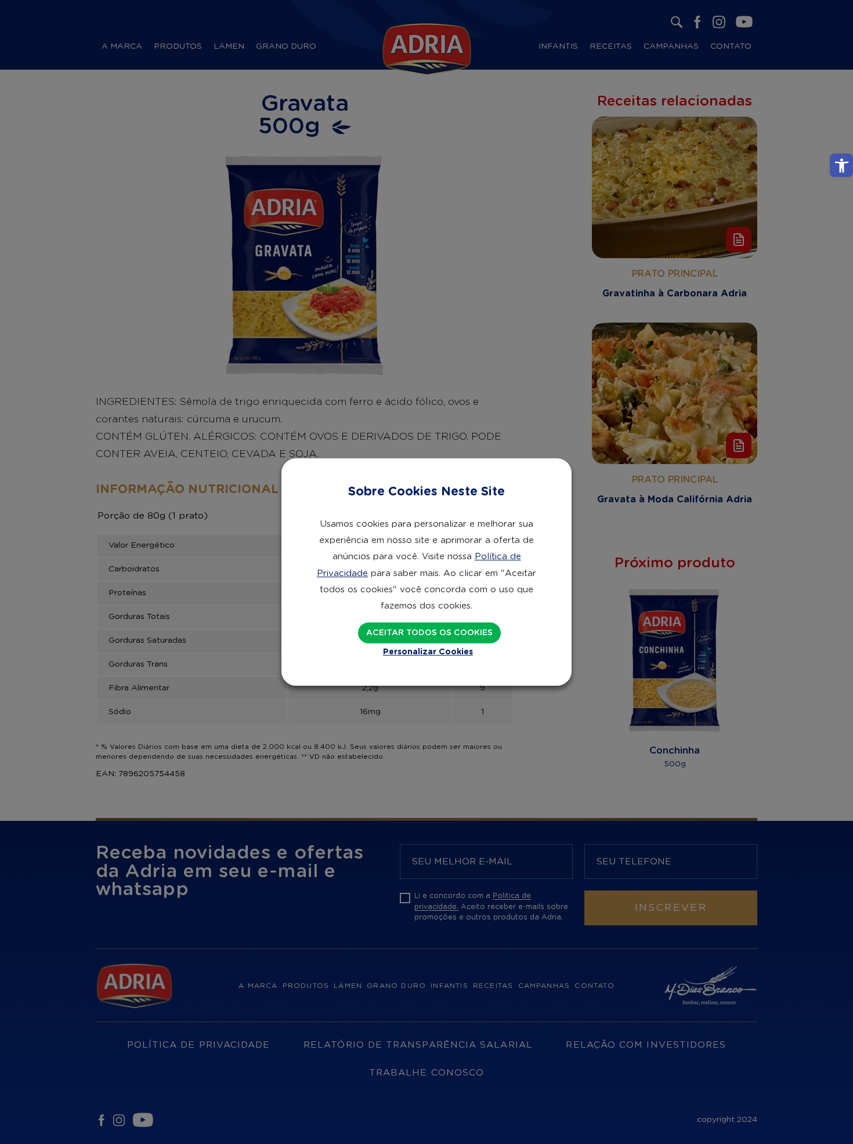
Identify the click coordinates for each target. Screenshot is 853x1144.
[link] (841, 165)
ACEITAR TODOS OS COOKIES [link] (429, 633)
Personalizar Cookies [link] (428, 652)
